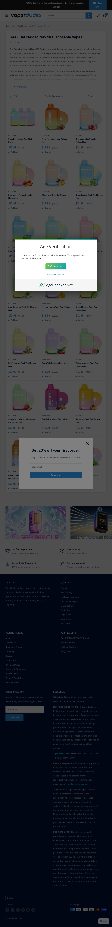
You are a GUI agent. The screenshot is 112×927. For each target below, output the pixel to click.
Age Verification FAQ (56, 274)
